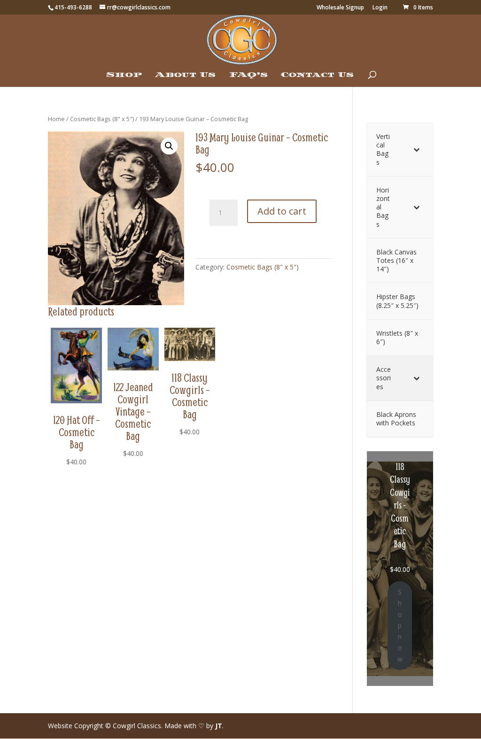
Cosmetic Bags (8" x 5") (102, 119)
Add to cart (281, 211)
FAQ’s (248, 75)
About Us (185, 75)
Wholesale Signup (340, 8)
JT (218, 725)
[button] (169, 146)
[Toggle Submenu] (416, 149)
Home (56, 119)
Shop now (400, 625)
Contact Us (317, 75)
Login (380, 8)
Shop (124, 75)
